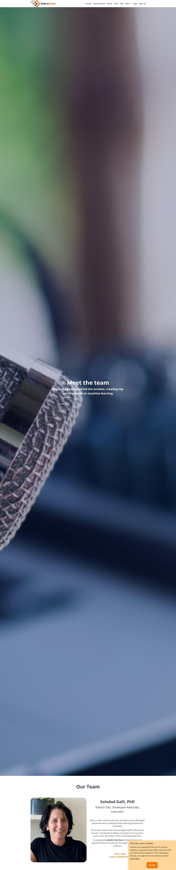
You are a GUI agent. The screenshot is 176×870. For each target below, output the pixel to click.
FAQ (121, 3)
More (127, 3)
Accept (152, 865)
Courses (88, 3)
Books (109, 3)
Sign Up (142, 3)
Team (116, 3)
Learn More (135, 859)
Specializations (99, 3)
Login (135, 3)
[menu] (114, 3)
